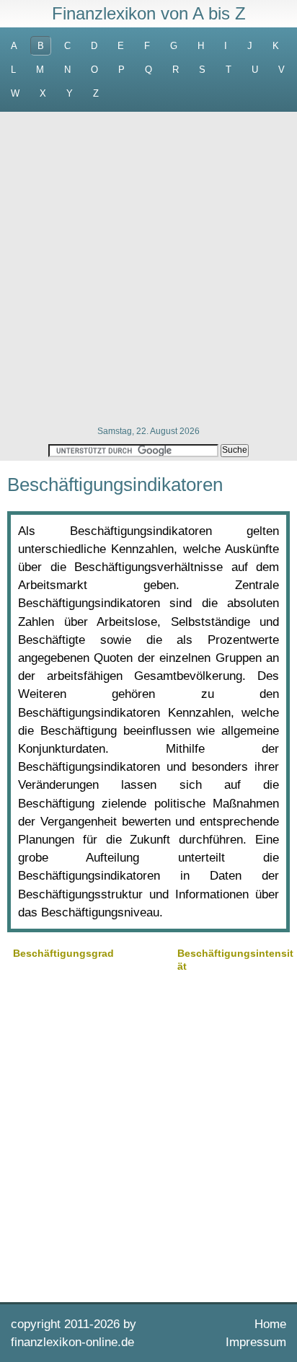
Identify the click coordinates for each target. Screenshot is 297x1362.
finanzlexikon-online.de (72, 1342)
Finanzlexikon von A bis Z (149, 13)
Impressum (256, 1342)
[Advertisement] (148, 267)
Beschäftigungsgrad (63, 953)
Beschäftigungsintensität (235, 959)
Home (270, 1324)
